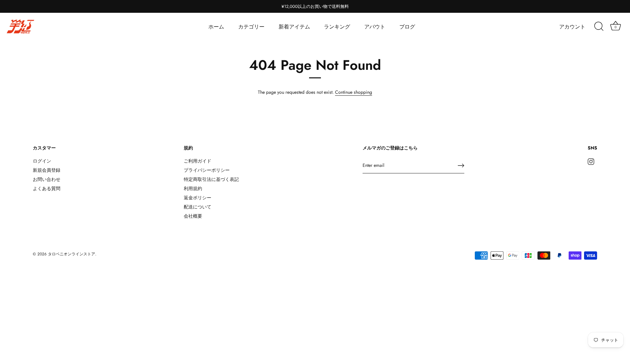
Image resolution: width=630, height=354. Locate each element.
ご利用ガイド (197, 161)
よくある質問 (46, 188)
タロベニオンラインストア (71, 254)
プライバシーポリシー (207, 170)
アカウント (572, 26)
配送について (197, 207)
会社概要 (193, 216)
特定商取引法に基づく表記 (211, 179)
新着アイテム (294, 26)
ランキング (337, 26)
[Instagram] (591, 161)
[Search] (599, 26)
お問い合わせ (46, 179)
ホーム (216, 26)
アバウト (374, 26)
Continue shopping (353, 92)
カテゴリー (251, 26)
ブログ (407, 26)
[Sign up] (461, 165)
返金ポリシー (197, 197)
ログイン (42, 161)
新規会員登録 (46, 170)
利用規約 (193, 188)
